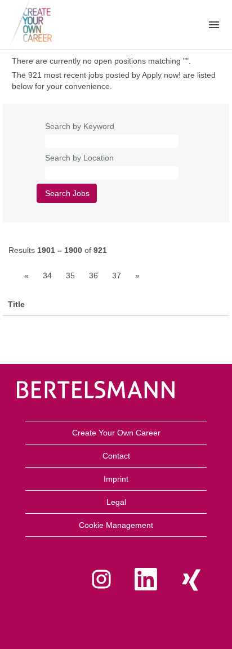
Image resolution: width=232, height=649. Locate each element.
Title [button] (16, 304)
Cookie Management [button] (116, 525)
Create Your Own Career (116, 432)
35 (70, 275)
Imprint (116, 478)
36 (93, 275)
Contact (116, 455)
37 (116, 275)
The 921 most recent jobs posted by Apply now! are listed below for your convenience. (114, 80)
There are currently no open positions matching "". (101, 60)
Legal (116, 501)
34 (47, 275)
